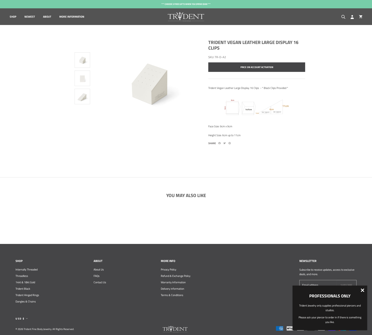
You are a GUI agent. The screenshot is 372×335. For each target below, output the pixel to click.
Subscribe (346, 285)
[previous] (83, 35)
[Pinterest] (229, 143)
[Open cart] (360, 17)
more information (71, 17)
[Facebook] (219, 143)
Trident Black (23, 289)
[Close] (362, 290)
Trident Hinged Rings (27, 295)
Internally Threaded (27, 269)
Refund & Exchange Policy (175, 276)
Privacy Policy (168, 269)
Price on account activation (256, 67)
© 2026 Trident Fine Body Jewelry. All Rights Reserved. (45, 329)
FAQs (97, 276)
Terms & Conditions (172, 295)
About (47, 17)
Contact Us (100, 282)
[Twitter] (224, 143)
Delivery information (172, 289)
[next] (81, 122)
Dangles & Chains (26, 301)
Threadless (22, 276)
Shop (13, 17)
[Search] (343, 17)
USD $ (20, 318)
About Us (99, 269)
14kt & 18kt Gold (25, 282)
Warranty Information (173, 282)
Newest (29, 17)
